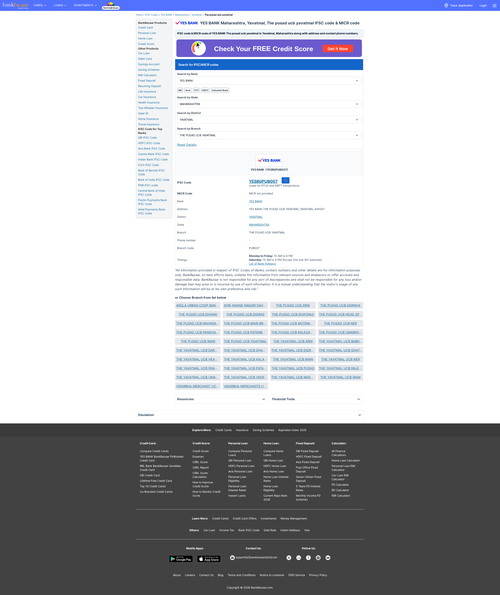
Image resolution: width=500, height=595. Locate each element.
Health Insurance (149, 102)
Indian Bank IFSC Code (153, 159)
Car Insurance (147, 97)
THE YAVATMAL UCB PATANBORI (245, 368)
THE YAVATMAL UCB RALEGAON (340, 368)
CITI (196, 90)
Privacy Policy (318, 575)
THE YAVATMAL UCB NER (340, 359)
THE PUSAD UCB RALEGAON (292, 332)
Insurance (242, 430)
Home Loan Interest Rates (275, 478)
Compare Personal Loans (240, 453)
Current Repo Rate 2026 (275, 497)
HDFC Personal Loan (241, 466)
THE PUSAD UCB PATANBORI (245, 332)
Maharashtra (182, 14)
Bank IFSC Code (248, 530)
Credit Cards (223, 430)
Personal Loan (147, 33)
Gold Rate (270, 530)
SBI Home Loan (273, 460)
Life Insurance (147, 91)
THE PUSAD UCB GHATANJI (293, 314)
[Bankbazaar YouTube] (328, 557)
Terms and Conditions (241, 575)
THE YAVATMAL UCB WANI (340, 377)
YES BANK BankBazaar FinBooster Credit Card (162, 458)
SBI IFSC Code (147, 137)
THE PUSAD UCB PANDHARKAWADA (197, 332)
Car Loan (144, 53)
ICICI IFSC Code (148, 165)
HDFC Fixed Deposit (309, 456)
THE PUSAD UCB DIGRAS (245, 314)
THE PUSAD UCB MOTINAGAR (292, 323)
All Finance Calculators (339, 453)
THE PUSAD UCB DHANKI (198, 314)
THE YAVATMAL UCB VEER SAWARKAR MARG (245, 377)
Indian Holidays (290, 530)
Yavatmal (197, 14)
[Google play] (181, 558)
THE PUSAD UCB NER (340, 323)
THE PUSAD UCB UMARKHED (340, 332)
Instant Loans (237, 495)
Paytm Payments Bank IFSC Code (152, 202)
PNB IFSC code (148, 185)
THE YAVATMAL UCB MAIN (293, 359)
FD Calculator (340, 484)
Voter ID (143, 113)
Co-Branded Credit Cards (156, 491)
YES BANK (166, 14)
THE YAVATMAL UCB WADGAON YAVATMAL (292, 377)
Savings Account (149, 64)
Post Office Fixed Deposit (307, 469)
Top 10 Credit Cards (153, 486)
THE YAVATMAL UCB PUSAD (292, 368)
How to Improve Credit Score (203, 484)
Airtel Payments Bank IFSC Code (151, 211)
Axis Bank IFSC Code (151, 148)
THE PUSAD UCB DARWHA (340, 305)
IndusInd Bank (220, 90)
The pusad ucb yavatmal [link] (218, 14)
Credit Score (146, 43)
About (177, 575)
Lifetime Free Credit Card (156, 480)
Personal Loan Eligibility (237, 478)
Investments (268, 518)
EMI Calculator (147, 75)
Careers (190, 575)
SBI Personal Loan (239, 460)
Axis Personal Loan (240, 471)
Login (483, 5)
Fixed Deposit (147, 80)
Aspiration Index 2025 (292, 430)
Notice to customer (272, 575)
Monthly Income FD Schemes (308, 497)
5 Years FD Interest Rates (308, 488)
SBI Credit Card (150, 475)
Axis (187, 90)
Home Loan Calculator (346, 460)
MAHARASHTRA (259, 224)
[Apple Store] (209, 558)
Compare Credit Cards (154, 451)
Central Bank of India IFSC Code (151, 192)
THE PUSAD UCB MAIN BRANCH (245, 323)
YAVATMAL (256, 216)
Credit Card (145, 27)
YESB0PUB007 (263, 181)
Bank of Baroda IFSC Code (151, 172)
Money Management (294, 518)
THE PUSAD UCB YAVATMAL (245, 341)
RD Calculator (340, 490)
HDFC (205, 90)
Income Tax (226, 530)
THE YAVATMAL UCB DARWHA (197, 350)
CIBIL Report (201, 467)
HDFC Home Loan (274, 466)
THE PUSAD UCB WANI (198, 341)
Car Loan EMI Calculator (340, 477)
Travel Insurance (148, 124)
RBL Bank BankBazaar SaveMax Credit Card (160, 467)
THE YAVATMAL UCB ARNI (293, 341)
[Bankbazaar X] (289, 557)
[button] (285, 180)
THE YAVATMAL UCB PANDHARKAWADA (197, 368)
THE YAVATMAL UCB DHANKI (245, 350)
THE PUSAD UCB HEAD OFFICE (340, 314)
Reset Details (186, 145)
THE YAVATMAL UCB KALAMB (245, 359)
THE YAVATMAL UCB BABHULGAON (340, 341)
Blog (220, 575)
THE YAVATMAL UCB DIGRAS (292, 350)
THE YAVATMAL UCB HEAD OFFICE (197, 359)
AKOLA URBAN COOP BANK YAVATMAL (197, 305)
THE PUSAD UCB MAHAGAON (197, 323)
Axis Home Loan (273, 471)
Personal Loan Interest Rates (237, 488)
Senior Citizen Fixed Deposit (308, 478)
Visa (307, 530)
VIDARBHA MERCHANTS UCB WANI (245, 386)
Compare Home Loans (273, 453)
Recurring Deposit (149, 86)
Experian (198, 456)
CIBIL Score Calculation (200, 474)
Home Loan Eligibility (270, 488)
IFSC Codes (151, 14)
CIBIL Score (200, 462)
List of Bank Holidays (262, 263)
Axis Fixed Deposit (308, 462)
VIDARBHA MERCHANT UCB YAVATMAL (197, 386)
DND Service (296, 575)
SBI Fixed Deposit (307, 451)
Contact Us (206, 575)
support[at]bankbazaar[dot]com (256, 557)
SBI (180, 90)
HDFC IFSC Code (149, 143)
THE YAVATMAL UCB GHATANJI (340, 350)
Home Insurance (148, 118)
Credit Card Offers (244, 518)
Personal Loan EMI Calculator (343, 467)
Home (139, 14)
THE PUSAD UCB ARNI (293, 305)
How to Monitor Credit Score (207, 493)
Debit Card (145, 58)
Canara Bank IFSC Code (153, 154)
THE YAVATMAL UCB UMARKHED (197, 377)
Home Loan (145, 38)
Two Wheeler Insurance (153, 108)
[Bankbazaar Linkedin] (299, 557)
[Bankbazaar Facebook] (309, 557)
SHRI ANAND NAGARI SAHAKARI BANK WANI (245, 305)
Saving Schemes (148, 69)
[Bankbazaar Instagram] (318, 557)
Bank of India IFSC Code (153, 179)
